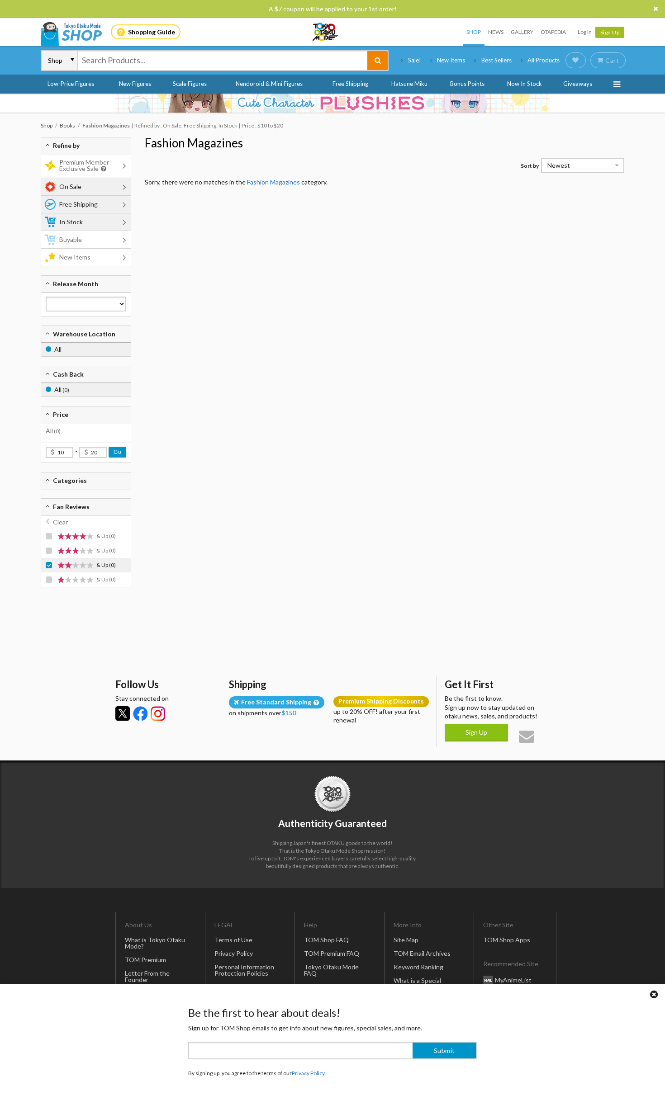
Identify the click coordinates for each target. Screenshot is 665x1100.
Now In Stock (524, 83)
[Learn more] (102, 169)
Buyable (70, 239)
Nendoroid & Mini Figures (269, 83)
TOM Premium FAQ (331, 953)
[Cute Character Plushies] (332, 103)
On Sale (70, 186)
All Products (543, 60)
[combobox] (222, 60)
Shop (473, 31)
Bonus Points (467, 83)
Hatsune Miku (409, 83)
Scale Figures (190, 83)
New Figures (135, 83)
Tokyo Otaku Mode (326, 32)
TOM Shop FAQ (326, 940)
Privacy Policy (233, 953)
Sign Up (610, 32)
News (496, 31)
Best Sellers (496, 60)
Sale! (414, 60)
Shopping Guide (151, 32)
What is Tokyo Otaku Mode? (155, 943)
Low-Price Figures (71, 83)
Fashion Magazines (194, 143)
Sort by (530, 165)
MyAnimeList (513, 980)
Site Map (406, 940)
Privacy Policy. (309, 1073)
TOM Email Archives (422, 953)
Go (117, 452)
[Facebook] (140, 713)
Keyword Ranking (418, 967)
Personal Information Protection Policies (244, 970)
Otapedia (553, 31)
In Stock (71, 222)
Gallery (522, 31)
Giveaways (577, 83)
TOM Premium (145, 959)
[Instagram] (158, 713)
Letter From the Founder (147, 976)
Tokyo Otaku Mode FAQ (331, 970)
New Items (451, 60)
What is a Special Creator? (417, 984)
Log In (585, 31)
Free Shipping (350, 83)
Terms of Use (233, 940)
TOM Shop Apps (506, 940)
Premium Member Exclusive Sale (84, 165)
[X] (122, 713)
